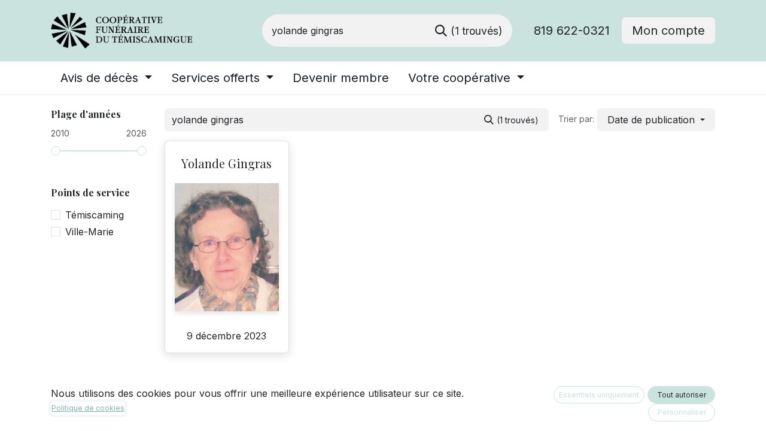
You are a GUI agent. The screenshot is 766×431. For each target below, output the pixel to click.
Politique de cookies (87, 407)
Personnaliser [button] (682, 412)
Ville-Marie (89, 232)
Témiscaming (94, 215)
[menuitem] (106, 78)
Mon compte (668, 30)
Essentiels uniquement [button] (599, 394)
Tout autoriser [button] (681, 394)
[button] (656, 119)
